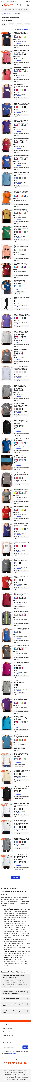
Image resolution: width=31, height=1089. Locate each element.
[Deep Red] (17, 125)
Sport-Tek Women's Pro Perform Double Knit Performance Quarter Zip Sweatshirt (21, 823)
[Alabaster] (17, 774)
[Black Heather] (22, 390)
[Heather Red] (20, 213)
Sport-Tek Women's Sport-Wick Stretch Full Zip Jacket (21, 612)
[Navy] (25, 318)
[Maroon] (25, 510)
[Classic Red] (17, 703)
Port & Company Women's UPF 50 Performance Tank (21, 139)
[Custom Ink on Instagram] (17, 1063)
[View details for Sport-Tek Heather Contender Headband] (7, 462)
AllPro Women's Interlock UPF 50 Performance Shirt (22, 68)
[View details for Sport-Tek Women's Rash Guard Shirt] (7, 582)
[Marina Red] (17, 267)
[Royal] (15, 71)
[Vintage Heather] (22, 460)
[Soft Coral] (22, 250)
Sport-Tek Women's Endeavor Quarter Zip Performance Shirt (20, 387)
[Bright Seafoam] (20, 250)
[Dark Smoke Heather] (17, 232)
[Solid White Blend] (22, 213)
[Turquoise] (15, 196)
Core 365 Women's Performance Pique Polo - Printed (21, 699)
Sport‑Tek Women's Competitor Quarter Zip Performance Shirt (20, 718)
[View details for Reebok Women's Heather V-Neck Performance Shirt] (7, 496)
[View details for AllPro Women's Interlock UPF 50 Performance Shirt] (7, 74)
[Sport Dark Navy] (25, 529)
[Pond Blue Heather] (15, 54)
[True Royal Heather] (17, 54)
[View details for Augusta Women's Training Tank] (7, 548)
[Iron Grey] (25, 598)
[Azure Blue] (20, 286)
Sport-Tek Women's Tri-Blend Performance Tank (22, 51)
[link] (8, 5)
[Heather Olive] (25, 213)
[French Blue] (15, 318)
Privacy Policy (8, 1074)
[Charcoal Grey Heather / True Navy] (20, 615)
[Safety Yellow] (22, 529)
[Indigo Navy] (15, 774)
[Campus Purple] (25, 267)
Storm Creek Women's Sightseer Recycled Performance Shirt (20, 282)
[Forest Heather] (22, 493)
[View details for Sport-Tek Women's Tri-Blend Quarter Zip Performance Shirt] (7, 179)
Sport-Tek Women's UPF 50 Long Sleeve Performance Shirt (21, 246)
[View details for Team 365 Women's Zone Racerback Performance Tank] (7, 530)
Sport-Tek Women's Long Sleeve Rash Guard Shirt (21, 559)
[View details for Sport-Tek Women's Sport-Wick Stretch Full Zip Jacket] (7, 618)
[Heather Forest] (17, 213)
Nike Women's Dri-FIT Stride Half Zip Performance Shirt (21, 839)
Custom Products (7, 1070)
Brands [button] (11, 25)
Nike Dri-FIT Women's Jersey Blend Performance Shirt (22, 103)
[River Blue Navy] (20, 862)
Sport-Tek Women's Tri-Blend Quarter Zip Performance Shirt (22, 174)
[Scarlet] (20, 842)
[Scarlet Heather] (17, 460)
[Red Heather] (17, 493)
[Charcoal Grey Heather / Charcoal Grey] (22, 615)
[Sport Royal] (15, 529)
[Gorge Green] (25, 232)
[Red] (20, 71)
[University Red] (17, 107)
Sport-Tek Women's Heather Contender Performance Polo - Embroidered (22, 736)
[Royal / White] (20, 353)
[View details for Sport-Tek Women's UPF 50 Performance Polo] (7, 445)
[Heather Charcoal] (20, 478)
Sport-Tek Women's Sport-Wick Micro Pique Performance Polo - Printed (21, 121)
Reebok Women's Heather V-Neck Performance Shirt (22, 490)
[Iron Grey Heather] (17, 37)
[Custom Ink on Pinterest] (13, 1063)
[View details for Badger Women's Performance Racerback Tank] (7, 91)
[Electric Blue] (15, 267)
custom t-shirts (23, 1072)
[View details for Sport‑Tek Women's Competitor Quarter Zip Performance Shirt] (7, 723)
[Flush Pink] (22, 668)
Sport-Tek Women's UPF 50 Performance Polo (21, 439)
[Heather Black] (22, 478)
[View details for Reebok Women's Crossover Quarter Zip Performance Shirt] (7, 479)
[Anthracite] (22, 107)
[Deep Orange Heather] (25, 740)
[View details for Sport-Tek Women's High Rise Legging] (7, 304)
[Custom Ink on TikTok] (21, 1063)
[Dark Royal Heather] (15, 390)
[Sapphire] (15, 443)
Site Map (26, 1070)
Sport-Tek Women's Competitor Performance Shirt (21, 34)
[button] (11, 33)
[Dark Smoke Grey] (25, 250)
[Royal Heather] (20, 460)
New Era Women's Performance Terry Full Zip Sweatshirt (21, 422)
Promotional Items (18, 1070)
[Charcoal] (25, 159)
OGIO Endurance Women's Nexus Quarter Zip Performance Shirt (21, 664)
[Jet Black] (22, 142)
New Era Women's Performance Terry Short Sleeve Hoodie (21, 405)
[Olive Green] (25, 71)
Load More (15, 877)
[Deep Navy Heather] (17, 390)
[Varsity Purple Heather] (22, 740)
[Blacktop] (20, 632)
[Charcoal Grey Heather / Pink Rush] (25, 615)
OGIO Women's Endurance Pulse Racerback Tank (21, 629)
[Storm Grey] (25, 862)
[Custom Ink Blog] (25, 1063)
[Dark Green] (22, 842)
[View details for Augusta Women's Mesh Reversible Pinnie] (7, 356)
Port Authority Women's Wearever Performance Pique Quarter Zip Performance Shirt (20, 857)
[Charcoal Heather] (25, 493)
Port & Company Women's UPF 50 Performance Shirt (21, 156)
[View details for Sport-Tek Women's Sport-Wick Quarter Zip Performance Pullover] (7, 599)
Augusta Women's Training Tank (21, 542)
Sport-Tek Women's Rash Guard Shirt (21, 576)
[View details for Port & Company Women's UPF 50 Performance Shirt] (7, 162)
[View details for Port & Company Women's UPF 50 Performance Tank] (7, 145)
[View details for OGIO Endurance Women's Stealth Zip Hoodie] (7, 687)
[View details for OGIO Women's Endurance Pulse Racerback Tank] (7, 635)
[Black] (25, 54)
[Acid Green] (22, 703)
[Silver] (22, 159)
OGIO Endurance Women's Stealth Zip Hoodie (21, 681)
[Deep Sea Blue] (15, 286)
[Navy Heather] (25, 460)
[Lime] (22, 90)
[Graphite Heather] (20, 409)
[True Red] (20, 37)
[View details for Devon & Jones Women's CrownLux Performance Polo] (7, 321)
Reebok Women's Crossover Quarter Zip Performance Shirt (22, 474)
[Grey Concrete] (22, 722)
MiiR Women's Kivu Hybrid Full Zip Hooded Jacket (22, 771)
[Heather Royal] (17, 71)
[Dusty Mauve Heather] (15, 409)
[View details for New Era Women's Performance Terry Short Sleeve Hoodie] (7, 410)
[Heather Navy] (15, 478)
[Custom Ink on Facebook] (5, 1063)
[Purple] (25, 90)
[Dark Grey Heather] (20, 54)
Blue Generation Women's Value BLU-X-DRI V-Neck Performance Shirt (21, 192)
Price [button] (18, 25)
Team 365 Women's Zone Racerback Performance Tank (21, 525)
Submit (25, 1047)
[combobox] (15, 9)
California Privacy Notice (19, 1074)
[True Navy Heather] (20, 178)
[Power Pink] (25, 546)
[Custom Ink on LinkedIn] (9, 1063)
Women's (11, 13)
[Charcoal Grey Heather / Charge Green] (17, 615)
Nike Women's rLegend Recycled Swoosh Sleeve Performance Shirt (21, 228)
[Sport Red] (17, 529)
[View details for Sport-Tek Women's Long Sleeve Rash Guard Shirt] (7, 565)
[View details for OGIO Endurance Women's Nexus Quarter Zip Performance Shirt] (7, 669)
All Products (4, 13)
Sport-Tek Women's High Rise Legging (22, 298)
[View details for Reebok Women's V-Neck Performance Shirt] (7, 513)
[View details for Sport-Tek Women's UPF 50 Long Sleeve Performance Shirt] (7, 251)
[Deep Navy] (15, 159)
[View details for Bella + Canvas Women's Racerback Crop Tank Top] (7, 216)
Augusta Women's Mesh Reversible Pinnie (20, 350)
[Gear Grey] (17, 632)
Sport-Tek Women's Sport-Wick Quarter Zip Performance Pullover (21, 594)
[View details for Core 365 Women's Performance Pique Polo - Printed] (7, 704)
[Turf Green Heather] (20, 740)
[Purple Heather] (20, 493)
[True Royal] (15, 37)
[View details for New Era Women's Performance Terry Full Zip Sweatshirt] (7, 427)
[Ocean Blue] (15, 372)
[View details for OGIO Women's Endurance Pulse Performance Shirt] (7, 652)
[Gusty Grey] (22, 862)
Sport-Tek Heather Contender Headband (20, 456)
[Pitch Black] (20, 774)
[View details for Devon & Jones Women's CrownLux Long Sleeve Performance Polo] (7, 338)
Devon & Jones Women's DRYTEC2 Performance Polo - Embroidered (22, 755)
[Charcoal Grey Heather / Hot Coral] (15, 615)
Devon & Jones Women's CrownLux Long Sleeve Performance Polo (21, 333)
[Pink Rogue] (22, 649)
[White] (22, 37)
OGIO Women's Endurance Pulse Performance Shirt (21, 646)
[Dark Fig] (15, 791)
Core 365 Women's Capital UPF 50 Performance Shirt (21, 264)
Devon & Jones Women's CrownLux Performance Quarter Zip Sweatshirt (21, 368)
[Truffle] (17, 791)
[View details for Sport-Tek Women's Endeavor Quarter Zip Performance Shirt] (7, 392)
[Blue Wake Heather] (15, 460)
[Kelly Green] (22, 318)
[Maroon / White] (22, 353)
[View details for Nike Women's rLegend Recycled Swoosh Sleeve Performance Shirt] (7, 233)
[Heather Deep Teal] (15, 213)
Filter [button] (4, 25)
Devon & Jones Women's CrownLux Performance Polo (22, 315)
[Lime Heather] (15, 493)
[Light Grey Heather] (22, 54)
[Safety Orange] (22, 196)
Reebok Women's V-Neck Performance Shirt (21, 507)
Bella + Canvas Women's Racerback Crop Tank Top (21, 210)
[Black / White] (17, 353)
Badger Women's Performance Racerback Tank (21, 86)
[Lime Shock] (25, 37)
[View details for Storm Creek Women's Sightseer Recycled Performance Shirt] (7, 287)
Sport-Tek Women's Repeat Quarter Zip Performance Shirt (21, 805)
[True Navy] (15, 142)
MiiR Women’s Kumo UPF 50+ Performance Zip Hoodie (22, 787)
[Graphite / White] (15, 353)
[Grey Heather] (17, 759)
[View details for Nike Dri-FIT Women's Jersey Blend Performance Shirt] (7, 109)
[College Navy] (15, 107)
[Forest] (22, 267)
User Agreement (16, 1076)
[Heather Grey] (15, 685)
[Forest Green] (22, 125)
